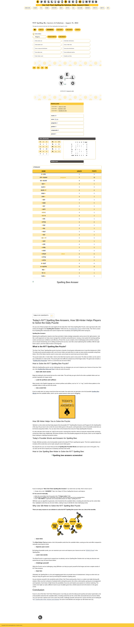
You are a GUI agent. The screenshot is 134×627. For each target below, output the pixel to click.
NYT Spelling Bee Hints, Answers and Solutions (46, 599)
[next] (43, 67)
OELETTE (43, 266)
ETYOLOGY (43, 177)
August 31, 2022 (70, 91)
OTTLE (43, 257)
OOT (43, 241)
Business (47, 8)
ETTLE (43, 222)
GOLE (43, 193)
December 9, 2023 (62, 108)
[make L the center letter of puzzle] (72, 78)
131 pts (56, 119)
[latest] (47, 67)
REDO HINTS (52, 36)
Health (61, 8)
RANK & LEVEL (27, 8)
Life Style (67, 8)
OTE (43, 244)
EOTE (43, 174)
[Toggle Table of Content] (51, 315)
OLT (43, 235)
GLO (43, 184)
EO (43, 215)
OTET (43, 250)
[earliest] (35, 67)
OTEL (43, 247)
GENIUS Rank (90, 550)
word (43, 171)
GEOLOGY (43, 180)
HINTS (41, 29)
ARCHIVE (69, 29)
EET (43, 200)
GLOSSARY (35, 8)
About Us (102, 8)
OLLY (44, 231)
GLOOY (43, 190)
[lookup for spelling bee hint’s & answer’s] (35, 29)
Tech (41, 8)
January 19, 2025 (62, 106)
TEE (43, 270)
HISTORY (60, 29)
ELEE (44, 203)
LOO (43, 196)
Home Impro (54, 8)
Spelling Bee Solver (75, 328)
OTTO (43, 260)
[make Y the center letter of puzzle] (61, 84)
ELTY (43, 209)
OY (43, 238)
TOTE (43, 276)
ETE (43, 219)
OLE (43, 225)
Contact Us (95, 8)
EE (43, 212)
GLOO (43, 187)
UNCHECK (62, 36)
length (79, 171)
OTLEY (43, 254)
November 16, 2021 (63, 110)
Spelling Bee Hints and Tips (46, 369)
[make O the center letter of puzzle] (72, 84)
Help (108, 8)
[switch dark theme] (40, 617)
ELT (43, 206)
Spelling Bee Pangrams (40, 360)
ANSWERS (50, 29)
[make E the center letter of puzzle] (67, 75)
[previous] (39, 67)
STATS (78, 29)
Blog (73, 8)
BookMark (87, 8)
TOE (43, 273)
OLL (43, 228)
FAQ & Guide (80, 8)
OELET (43, 263)
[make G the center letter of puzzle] (61, 78)
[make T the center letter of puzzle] (65, 85)
